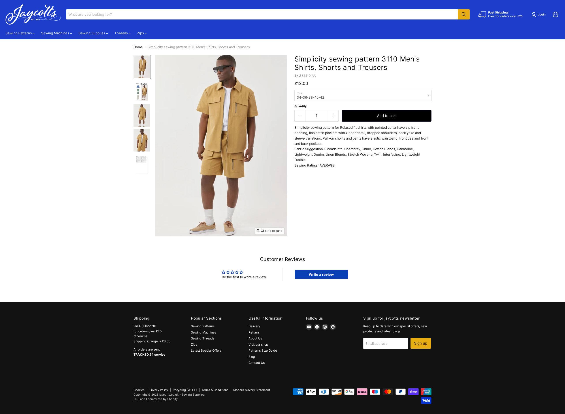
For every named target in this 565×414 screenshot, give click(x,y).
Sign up (420, 343)
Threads (122, 33)
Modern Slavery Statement (251, 390)
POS (136, 399)
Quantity (300, 106)
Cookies (139, 390)
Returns (254, 332)
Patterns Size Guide (263, 350)
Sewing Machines (55, 33)
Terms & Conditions (215, 390)
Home (138, 47)
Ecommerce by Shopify (162, 399)
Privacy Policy (158, 390)
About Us (255, 338)
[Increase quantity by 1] (333, 115)
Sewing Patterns (19, 33)
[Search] (464, 14)
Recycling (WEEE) (185, 390)
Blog (252, 356)
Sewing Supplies (92, 33)
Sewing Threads (202, 338)
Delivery (254, 326)
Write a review (321, 274)
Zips (141, 33)
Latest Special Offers (206, 350)
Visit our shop (258, 344)
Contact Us (257, 362)
